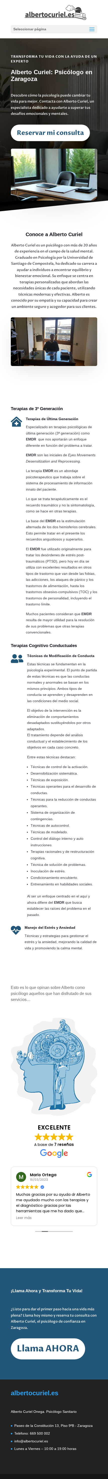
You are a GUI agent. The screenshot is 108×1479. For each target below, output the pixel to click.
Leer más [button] (24, 1218)
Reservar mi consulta (50, 133)
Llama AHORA (48, 1349)
